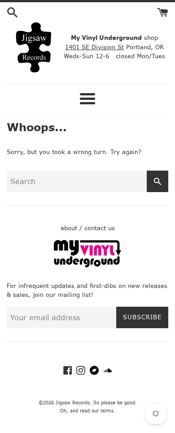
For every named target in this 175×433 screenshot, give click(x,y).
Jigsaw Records (73, 403)
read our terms (97, 411)
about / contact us (88, 228)
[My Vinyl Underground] (87, 265)
